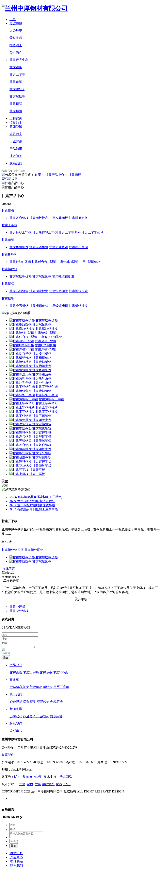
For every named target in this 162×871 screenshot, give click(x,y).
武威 (38, 784)
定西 (30, 784)
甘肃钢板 (15, 67)
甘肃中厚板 (37, 474)
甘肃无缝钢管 (41, 440)
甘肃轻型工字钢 (47, 395)
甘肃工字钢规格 (47, 407)
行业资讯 (15, 141)
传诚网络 (65, 776)
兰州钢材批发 (18, 687)
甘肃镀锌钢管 (41, 432)
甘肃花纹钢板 (41, 465)
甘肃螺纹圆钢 (41, 324)
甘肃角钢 (15, 81)
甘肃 (22, 784)
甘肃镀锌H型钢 (45, 332)
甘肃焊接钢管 (41, 436)
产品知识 (15, 148)
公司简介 (15, 52)
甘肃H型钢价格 (45, 345)
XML (67, 784)
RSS (59, 784)
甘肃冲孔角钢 (41, 382)
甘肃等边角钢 (41, 374)
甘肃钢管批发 (41, 420)
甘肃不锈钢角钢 (47, 386)
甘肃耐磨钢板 (41, 457)
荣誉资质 (15, 38)
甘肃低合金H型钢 (50, 337)
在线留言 (8, 568)
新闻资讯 (15, 126)
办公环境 (15, 30)
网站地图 (48, 784)
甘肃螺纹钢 (17, 96)
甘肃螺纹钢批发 (47, 328)
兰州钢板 (35, 687)
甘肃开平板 (37, 469)
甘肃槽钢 (15, 111)
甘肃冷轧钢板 (41, 453)
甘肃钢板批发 (41, 449)
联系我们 (15, 163)
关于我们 (15, 694)
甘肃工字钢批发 (47, 411)
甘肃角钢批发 (41, 370)
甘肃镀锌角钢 (41, 391)
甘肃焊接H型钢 (45, 349)
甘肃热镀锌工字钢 (51, 399)
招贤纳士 (15, 45)
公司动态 (15, 134)
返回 (5, 179)
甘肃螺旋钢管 (41, 428)
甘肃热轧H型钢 (45, 341)
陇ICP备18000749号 (27, 776)
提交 (13, 845)
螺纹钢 (47, 687)
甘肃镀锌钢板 (41, 461)
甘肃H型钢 (16, 89)
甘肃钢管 (15, 103)
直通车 (14, 679)
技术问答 (15, 156)
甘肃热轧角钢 (41, 378)
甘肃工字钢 (17, 74)
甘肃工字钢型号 (47, 403)
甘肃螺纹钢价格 (47, 320)
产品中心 (15, 665)
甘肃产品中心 (18, 60)
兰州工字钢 (61, 687)
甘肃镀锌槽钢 (41, 362)
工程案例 (15, 118)
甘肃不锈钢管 (41, 416)
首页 (12, 19)
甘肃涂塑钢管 (41, 424)
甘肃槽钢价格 (41, 357)
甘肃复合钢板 (41, 445)
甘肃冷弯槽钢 (41, 353)
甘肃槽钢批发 (41, 366)
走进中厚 (15, 23)
